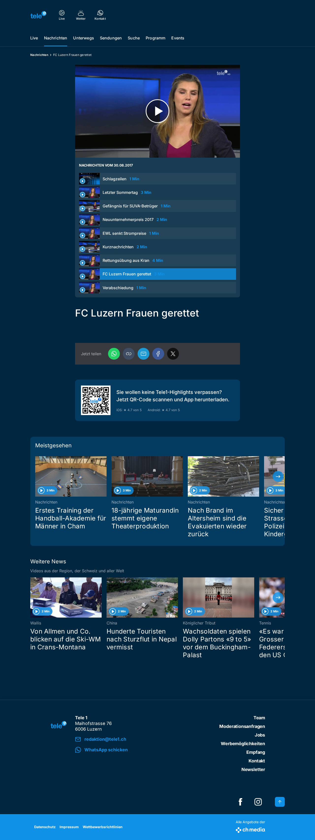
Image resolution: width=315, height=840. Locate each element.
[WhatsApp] (114, 354)
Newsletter (253, 769)
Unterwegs (83, 37)
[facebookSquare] (240, 802)
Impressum (69, 827)
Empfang (255, 752)
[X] (173, 354)
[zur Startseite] (38, 15)
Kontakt (257, 760)
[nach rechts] (278, 476)
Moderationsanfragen (242, 726)
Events (177, 37)
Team (259, 717)
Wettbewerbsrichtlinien (103, 827)
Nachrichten (55, 37)
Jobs (260, 735)
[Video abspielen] (157, 111)
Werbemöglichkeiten (243, 743)
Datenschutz (45, 827)
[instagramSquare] (258, 802)
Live (34, 37)
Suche (134, 37)
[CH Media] (250, 829)
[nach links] (37, 476)
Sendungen (111, 37)
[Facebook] (158, 354)
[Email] (143, 354)
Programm (155, 37)
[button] (129, 354)
